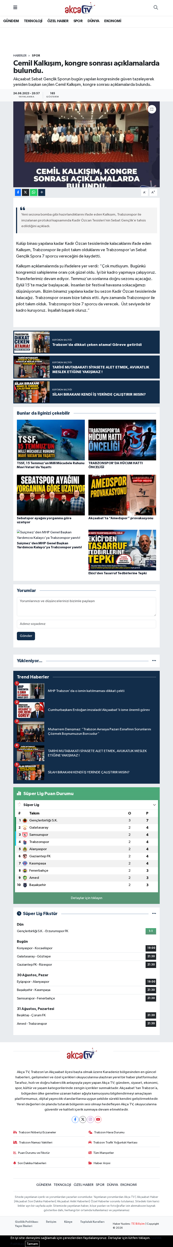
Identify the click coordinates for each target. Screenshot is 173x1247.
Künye (68, 1222)
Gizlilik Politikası (26, 1222)
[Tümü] (154, 661)
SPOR (78, 21)
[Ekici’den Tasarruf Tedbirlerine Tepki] (122, 550)
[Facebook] (75, 1119)
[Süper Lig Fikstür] (154, 913)
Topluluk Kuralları (92, 1222)
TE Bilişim (138, 1224)
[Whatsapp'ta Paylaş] (33, 192)
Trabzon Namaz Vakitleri (35, 1142)
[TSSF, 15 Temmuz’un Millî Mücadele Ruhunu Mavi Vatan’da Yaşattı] (51, 440)
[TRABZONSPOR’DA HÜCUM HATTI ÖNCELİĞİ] (122, 440)
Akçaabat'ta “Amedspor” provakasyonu (120, 518)
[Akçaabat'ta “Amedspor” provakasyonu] (122, 495)
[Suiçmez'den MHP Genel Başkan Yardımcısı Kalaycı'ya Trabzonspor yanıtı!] (51, 535)
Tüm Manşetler (103, 1152)
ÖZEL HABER (57, 21)
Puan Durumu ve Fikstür (34, 1152)
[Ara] (156, 8)
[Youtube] (98, 1119)
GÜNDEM (11, 21)
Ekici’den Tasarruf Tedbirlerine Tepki (117, 573)
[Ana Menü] (15, 8)
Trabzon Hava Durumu (109, 1132)
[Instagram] (90, 1119)
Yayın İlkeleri (23, 1226)
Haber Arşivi (102, 1163)
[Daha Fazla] (41, 192)
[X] (82, 1119)
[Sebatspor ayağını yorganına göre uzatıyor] (51, 495)
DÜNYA (93, 21)
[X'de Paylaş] (25, 192)
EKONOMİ (112, 21)
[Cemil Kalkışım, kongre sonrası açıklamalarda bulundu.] (86, 144)
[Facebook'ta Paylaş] (18, 192)
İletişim (51, 1222)
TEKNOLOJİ (33, 21)
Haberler (20, 55)
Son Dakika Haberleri (32, 1163)
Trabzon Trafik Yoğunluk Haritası (115, 1142)
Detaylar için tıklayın (86, 898)
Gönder (26, 636)
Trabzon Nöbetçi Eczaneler (37, 1132)
